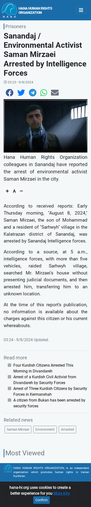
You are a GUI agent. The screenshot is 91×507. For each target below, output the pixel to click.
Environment (45, 429)
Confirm (41, 500)
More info (61, 493)
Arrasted (67, 429)
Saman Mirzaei (18, 429)
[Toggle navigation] (81, 10)
